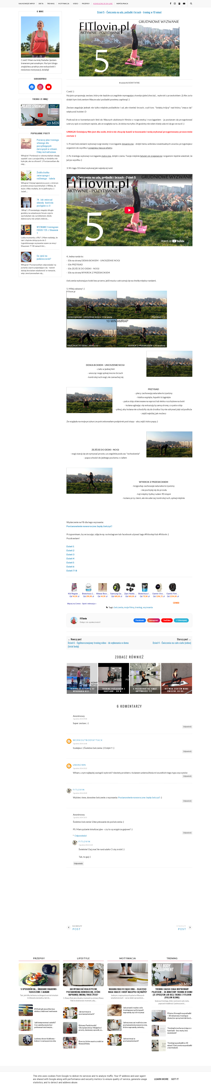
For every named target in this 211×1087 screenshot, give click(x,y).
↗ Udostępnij (181, 620)
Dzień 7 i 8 (71, 570)
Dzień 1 (70, 546)
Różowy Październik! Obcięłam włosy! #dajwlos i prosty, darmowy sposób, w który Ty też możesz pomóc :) (91, 1029)
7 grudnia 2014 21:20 (86, 845)
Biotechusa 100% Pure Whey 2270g (88, 594)
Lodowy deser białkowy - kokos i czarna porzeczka (45, 1040)
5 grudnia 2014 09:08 (80, 719)
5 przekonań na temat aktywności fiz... (145, 689)
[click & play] (40, 125)
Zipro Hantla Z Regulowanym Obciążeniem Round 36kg (130, 594)
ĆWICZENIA (118, 607)
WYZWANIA (148, 607)
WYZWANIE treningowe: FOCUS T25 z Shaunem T (48, 230)
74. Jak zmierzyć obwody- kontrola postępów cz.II (45, 202)
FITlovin (79, 789)
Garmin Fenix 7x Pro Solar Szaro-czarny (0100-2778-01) (173, 594)
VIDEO (75, 3)
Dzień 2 (70, 550)
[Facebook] (32, 87)
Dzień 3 (70, 554)
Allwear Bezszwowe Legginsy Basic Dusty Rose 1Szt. (102, 594)
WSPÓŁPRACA (122, 3)
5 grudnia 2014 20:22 (80, 768)
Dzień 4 (70, 558)
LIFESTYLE (83, 958)
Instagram (153, 620)
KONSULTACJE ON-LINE (103, 3)
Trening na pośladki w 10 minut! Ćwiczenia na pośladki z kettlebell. (179, 1045)
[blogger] (178, 3)
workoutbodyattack (88, 740)
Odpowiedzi (80, 835)
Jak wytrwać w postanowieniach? (86, 1013)
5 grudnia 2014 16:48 (80, 743)
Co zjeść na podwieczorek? (44, 257)
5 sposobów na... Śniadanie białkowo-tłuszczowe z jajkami (39, 990)
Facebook (140, 620)
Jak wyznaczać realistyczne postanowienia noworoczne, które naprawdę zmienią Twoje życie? (83, 992)
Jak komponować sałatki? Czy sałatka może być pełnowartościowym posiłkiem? (45, 1026)
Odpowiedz (187, 726)
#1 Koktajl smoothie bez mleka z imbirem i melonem (45, 1010)
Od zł (74, 596)
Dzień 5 (70, 562)
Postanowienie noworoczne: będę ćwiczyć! (89, 526)
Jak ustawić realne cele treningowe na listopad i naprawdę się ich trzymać (133, 1010)
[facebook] (169, 3)
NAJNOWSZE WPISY (27, 3)
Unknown (79, 765)
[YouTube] (48, 87)
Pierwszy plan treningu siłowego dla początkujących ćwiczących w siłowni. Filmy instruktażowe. (48, 145)
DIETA (41, 3)
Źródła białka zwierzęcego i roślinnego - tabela (46, 175)
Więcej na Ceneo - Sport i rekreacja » (81, 604)
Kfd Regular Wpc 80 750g (74, 594)
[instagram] (174, 3)
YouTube (167, 620)
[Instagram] (40, 87)
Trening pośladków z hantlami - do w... (113, 689)
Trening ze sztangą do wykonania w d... (82, 689)
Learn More (161, 1079)
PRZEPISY (86, 3)
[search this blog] (190, 3)
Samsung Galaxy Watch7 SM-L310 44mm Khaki (116, 594)
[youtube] (183, 3)
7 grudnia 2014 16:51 (80, 817)
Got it (175, 1079)
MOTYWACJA (63, 3)
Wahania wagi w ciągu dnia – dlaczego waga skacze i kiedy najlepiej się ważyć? (127, 990)
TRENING (51, 3)
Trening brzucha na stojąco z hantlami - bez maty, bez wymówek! (179, 1030)
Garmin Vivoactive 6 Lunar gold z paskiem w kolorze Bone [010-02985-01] (158, 594)
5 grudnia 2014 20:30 (80, 793)
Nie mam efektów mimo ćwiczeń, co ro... (176, 689)
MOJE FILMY (129, 607)
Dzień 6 (70, 566)
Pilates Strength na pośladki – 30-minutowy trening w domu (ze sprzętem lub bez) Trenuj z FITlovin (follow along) (179, 1018)
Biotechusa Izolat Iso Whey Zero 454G (144, 594)
